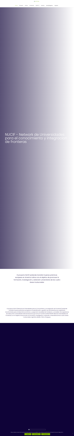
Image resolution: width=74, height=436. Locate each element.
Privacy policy (45, 434)
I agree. (28, 434)
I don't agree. (36, 434)
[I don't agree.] (72, 433)
